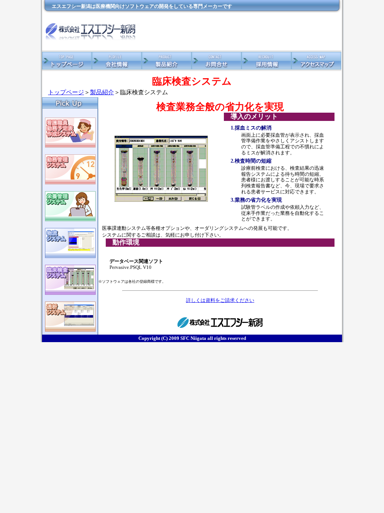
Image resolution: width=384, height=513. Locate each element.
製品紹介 (102, 92)
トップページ (66, 92)
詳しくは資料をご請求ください (220, 300)
